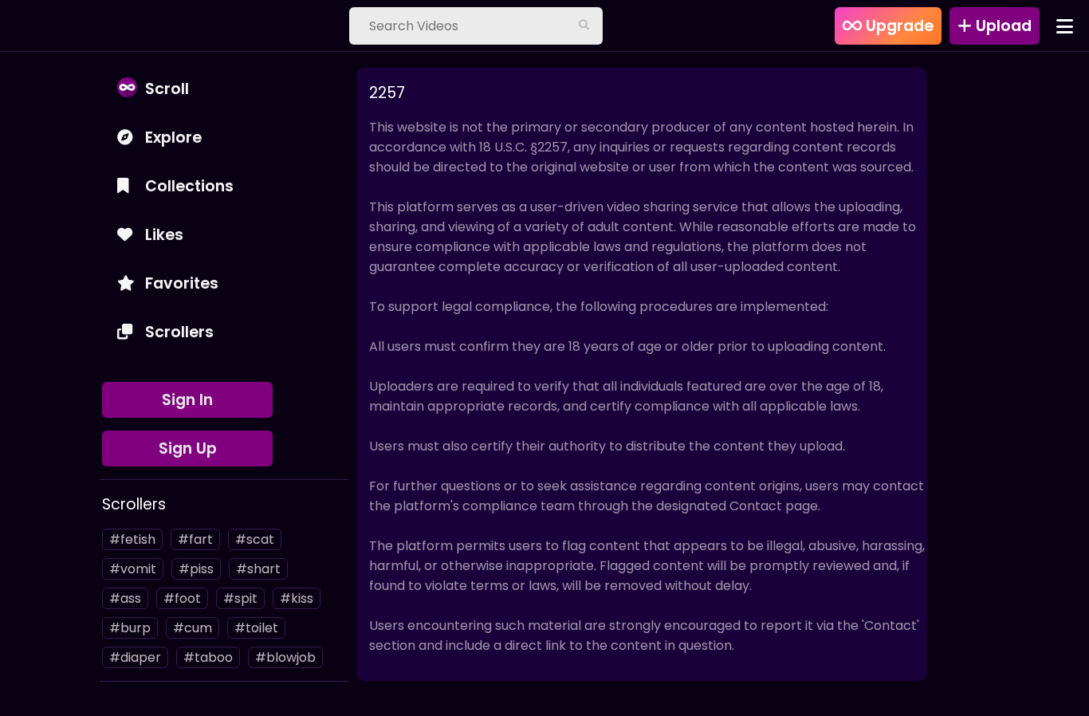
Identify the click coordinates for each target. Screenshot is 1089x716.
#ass (125, 598)
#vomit (132, 569)
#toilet (256, 628)
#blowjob (285, 657)
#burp (130, 628)
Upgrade (898, 26)
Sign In (187, 400)
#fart (195, 539)
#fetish (132, 539)
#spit (240, 598)
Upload (1002, 26)
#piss (196, 569)
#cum (192, 628)
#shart (258, 569)
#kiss (296, 598)
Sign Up (188, 448)
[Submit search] (583, 26)
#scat (254, 539)
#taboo (208, 657)
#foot (182, 598)
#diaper (135, 657)
